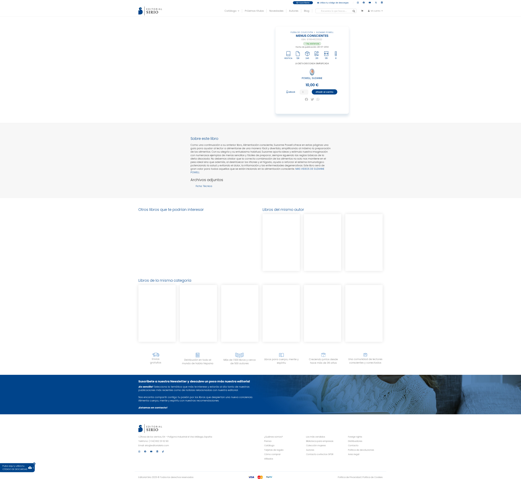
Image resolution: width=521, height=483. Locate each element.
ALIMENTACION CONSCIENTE (364, 299)
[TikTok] (163, 451)
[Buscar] (353, 11)
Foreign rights (355, 436)
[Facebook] (364, 3)
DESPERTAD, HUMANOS (281, 299)
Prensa (267, 441)
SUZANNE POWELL (325, 32)
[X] (376, 3)
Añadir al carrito (324, 92)
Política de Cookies (373, 477)
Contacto (353, 445)
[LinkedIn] (382, 3)
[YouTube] (370, 3)
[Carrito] (362, 10)
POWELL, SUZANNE (312, 78)
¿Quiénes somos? (273, 436)
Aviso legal (353, 454)
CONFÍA (157, 299)
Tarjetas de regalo (274, 450)
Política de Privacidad (349, 477)
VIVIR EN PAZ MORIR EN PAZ (198, 299)
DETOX (281, 228)
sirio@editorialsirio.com (157, 445)
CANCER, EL (364, 228)
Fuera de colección (302, 32)
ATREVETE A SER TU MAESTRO (323, 228)
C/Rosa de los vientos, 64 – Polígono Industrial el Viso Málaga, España (175, 436)
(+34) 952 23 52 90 (159, 441)
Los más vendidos (315, 436)
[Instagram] (358, 3)
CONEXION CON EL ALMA (322, 299)
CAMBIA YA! (239, 299)
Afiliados (268, 458)
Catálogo (269, 445)
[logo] (150, 11)
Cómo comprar (272, 454)
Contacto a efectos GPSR (319, 454)
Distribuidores (355, 441)
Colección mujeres (316, 445)
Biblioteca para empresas (319, 441)
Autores (310, 450)
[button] (237, 10)
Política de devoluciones (361, 450)
